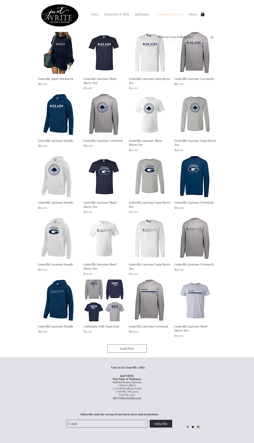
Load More (127, 348)
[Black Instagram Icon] (198, 427)
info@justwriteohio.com (127, 398)
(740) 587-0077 (127, 394)
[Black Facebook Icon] (187, 427)
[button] (203, 13)
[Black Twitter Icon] (192, 427)
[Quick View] (59, 53)
